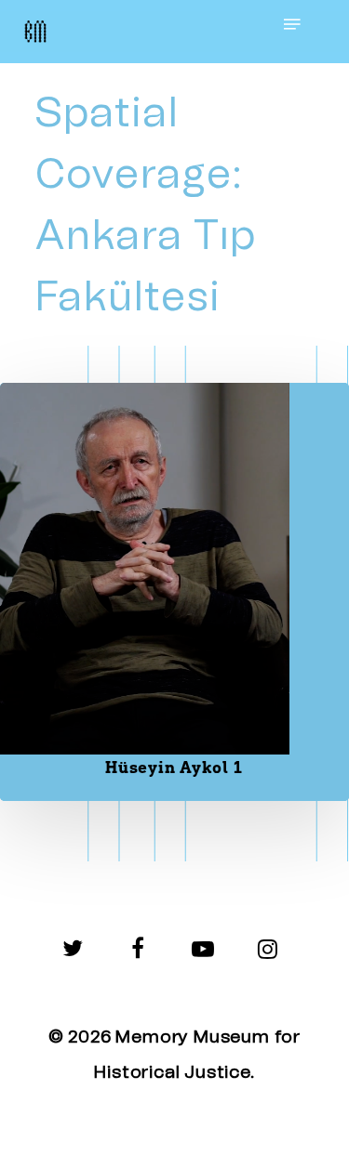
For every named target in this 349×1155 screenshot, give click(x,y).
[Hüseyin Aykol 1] (174, 592)
